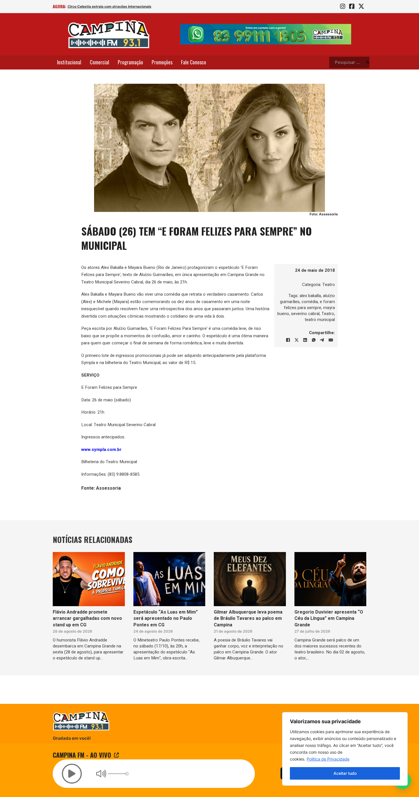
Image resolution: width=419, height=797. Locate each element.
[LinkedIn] (305, 340)
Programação (130, 62)
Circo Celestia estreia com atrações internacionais (109, 6)
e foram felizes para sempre (309, 305)
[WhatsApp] (313, 340)
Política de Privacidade (328, 759)
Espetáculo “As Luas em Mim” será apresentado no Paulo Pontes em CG (165, 618)
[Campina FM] (109, 34)
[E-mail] (330, 340)
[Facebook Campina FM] (351, 6)
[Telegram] (322, 340)
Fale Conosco (193, 62)
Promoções (162, 62)
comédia (310, 302)
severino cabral (305, 313)
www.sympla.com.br (101, 449)
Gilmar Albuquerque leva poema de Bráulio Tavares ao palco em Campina (248, 618)
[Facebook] (288, 340)
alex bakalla (310, 296)
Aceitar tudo (345, 773)
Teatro (328, 284)
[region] (345, 749)
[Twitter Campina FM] (361, 6)
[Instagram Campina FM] (342, 6)
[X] (296, 340)
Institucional (69, 62)
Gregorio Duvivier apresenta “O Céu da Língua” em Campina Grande (328, 618)
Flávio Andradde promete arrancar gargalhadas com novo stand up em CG (87, 618)
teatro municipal (320, 319)
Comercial (99, 62)
